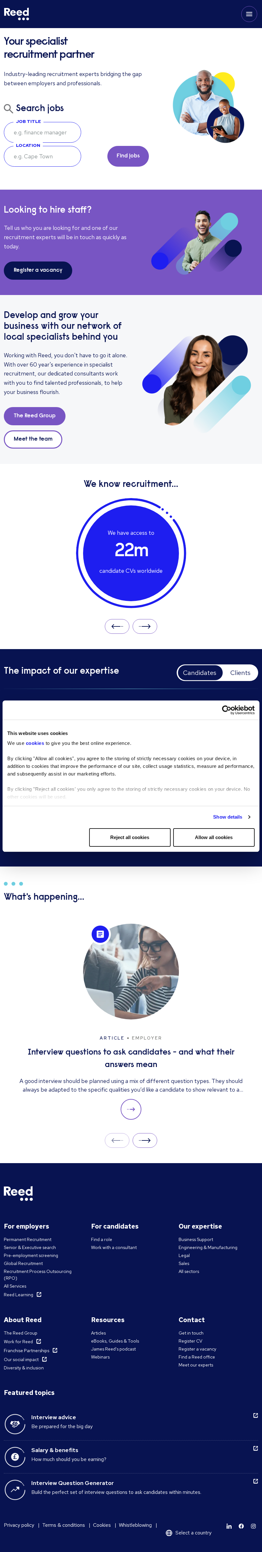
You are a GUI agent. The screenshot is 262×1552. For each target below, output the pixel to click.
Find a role (101, 1239)
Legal (184, 1255)
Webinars (100, 1357)
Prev (117, 626)
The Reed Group (20, 1333)
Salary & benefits (54, 1450)
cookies (36, 743)
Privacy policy (19, 1525)
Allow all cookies (214, 837)
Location (28, 145)
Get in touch (191, 1333)
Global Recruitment (23, 1263)
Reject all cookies (129, 837)
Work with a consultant (114, 1247)
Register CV (190, 1341)
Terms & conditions (63, 1525)
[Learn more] (229, 1526)
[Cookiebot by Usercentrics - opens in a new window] (227, 710)
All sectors (189, 1271)
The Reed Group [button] (35, 416)
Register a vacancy (197, 1349)
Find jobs (128, 156)
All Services (15, 1286)
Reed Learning (18, 1295)
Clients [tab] (240, 673)
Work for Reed (18, 1341)
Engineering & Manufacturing (208, 1247)
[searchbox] (42, 132)
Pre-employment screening (31, 1255)
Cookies (102, 1525)
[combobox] (42, 156)
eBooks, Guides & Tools (115, 1341)
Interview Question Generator (72, 1483)
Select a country (193, 1532)
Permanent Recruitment (27, 1239)
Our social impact (21, 1359)
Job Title (28, 121)
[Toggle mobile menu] (249, 14)
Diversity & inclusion (24, 1368)
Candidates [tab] (199, 673)
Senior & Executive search (30, 1247)
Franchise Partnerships (26, 1350)
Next (144, 626)
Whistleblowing (135, 1525)
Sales (184, 1263)
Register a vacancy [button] (38, 270)
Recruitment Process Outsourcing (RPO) (38, 1274)
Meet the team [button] (33, 439)
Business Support (196, 1239)
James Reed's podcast (113, 1349)
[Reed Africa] (16, 14)
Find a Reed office (197, 1357)
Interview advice (53, 1417)
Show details (227, 817)
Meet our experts (196, 1365)
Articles (98, 1333)
